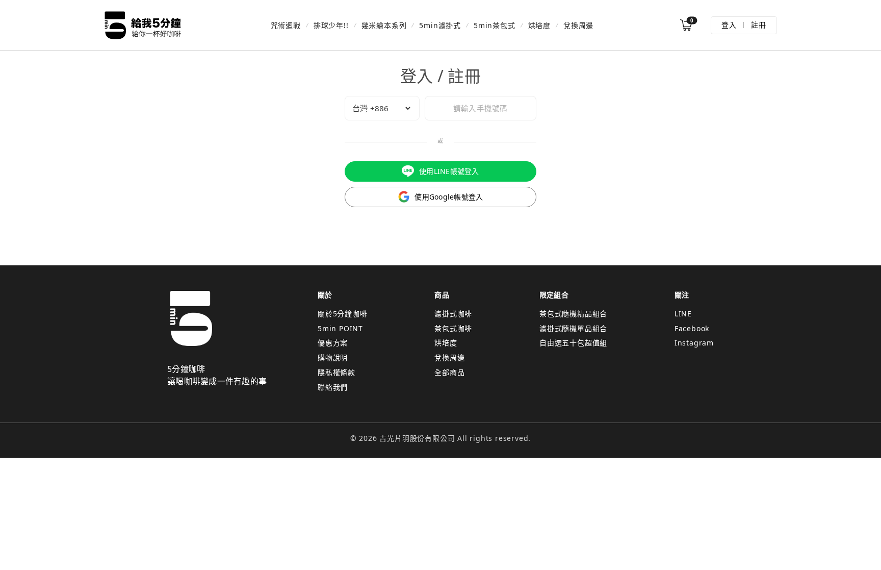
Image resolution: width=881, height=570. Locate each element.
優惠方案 (333, 343)
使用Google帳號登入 (448, 197)
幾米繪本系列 (384, 25)
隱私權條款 (336, 372)
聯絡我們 (333, 387)
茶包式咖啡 (453, 328)
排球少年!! (331, 25)
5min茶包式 (494, 25)
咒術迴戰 (286, 25)
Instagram (694, 343)
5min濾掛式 (440, 25)
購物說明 (333, 357)
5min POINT (340, 328)
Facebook (692, 328)
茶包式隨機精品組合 (573, 313)
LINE (683, 313)
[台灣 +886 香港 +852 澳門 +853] (382, 108)
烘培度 (539, 25)
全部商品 (449, 372)
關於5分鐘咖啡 (343, 313)
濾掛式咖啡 (453, 313)
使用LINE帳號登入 (449, 171)
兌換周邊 (578, 25)
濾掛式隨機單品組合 (573, 328)
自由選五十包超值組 (573, 343)
